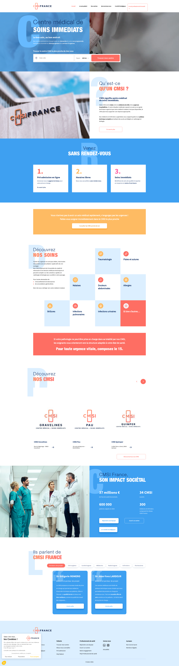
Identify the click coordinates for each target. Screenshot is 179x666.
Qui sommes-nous (106, 6)
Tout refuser (8, 656)
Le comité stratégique (108, 529)
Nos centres (94, 6)
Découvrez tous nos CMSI (131, 457)
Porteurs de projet (56, 565)
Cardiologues (86, 565)
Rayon (78, 58)
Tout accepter (34, 656)
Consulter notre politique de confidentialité (14, 650)
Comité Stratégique (120, 6)
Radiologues (112, 565)
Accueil (73, 6)
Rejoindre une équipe (109, 521)
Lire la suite (70, 606)
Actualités (106, 649)
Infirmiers (126, 565)
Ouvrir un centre (134, 521)
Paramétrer (21, 656)
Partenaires (139, 565)
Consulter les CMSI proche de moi (89, 226)
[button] (4, 663)
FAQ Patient (60, 654)
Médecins (99, 565)
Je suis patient (83, 6)
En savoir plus (110, 129)
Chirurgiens (72, 565)
